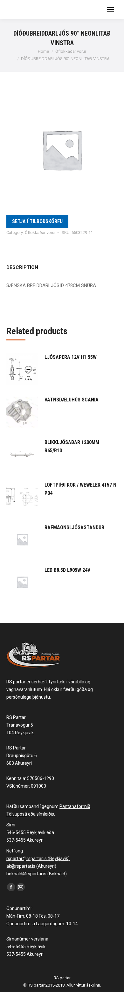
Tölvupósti (16, 814)
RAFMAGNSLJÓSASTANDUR (74, 527)
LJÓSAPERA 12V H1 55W (71, 357)
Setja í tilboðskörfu (37, 221)
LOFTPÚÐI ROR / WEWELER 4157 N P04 (80, 489)
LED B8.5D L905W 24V (67, 570)
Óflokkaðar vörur (40, 232)
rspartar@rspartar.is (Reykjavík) (38, 858)
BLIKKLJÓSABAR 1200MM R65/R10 (72, 446)
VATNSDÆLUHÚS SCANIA (72, 400)
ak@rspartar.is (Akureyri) (31, 866)
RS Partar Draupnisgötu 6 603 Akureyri (21, 755)
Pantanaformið (74, 806)
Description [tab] (22, 267)
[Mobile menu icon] (110, 9)
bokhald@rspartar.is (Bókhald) (36, 873)
